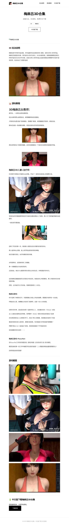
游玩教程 (49, 3)
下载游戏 (15, 508)
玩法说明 (41, 3)
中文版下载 (57, 3)
